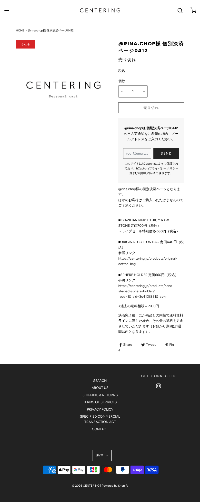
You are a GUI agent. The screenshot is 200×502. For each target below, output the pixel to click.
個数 (121, 81)
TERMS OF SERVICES (100, 402)
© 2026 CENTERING (86, 485)
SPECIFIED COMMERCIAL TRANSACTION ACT (100, 419)
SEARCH (100, 381)
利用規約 (144, 173)
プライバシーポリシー (163, 168)
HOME (20, 30)
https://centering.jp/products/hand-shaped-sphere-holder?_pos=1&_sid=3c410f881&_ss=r (146, 291)
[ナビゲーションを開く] (6, 10)
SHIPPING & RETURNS (100, 395)
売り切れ (151, 108)
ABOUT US (100, 388)
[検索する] (180, 10)
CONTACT (100, 429)
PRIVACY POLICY (100, 409)
